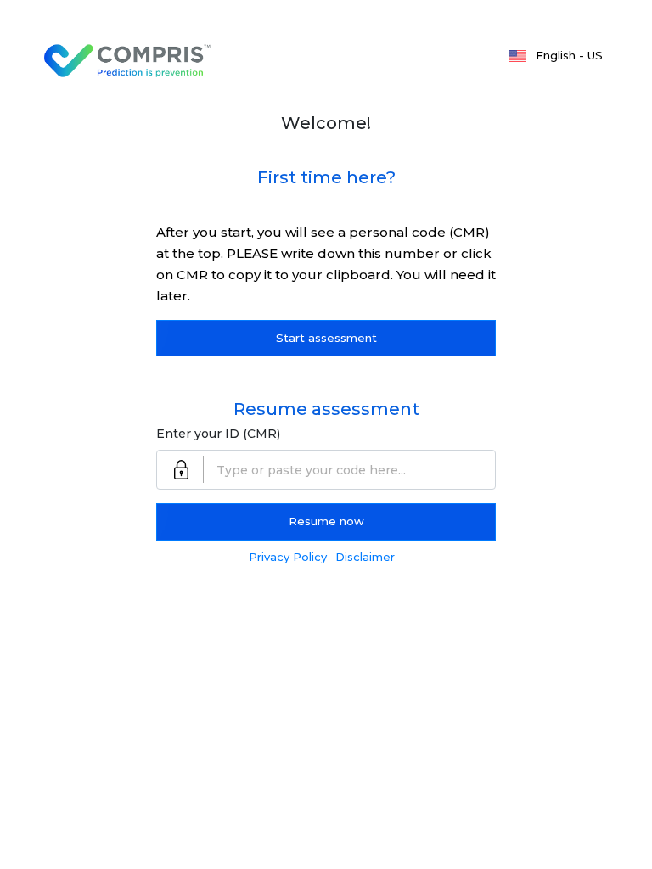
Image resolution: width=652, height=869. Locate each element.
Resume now (326, 521)
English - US (569, 55)
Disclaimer (365, 556)
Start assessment (326, 338)
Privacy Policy (288, 556)
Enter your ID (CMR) (218, 433)
